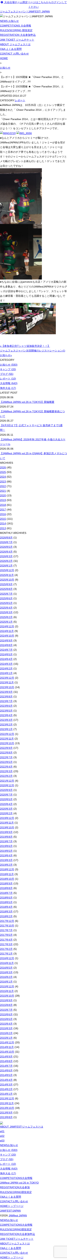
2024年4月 (6, 659)
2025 (3, 472)
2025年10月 (7, 579)
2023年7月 (6, 701)
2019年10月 (7, 827)
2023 (3, 481)
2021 (3, 490)
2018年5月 (6, 902)
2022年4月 (6, 766)
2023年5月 (6, 710)
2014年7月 (6, 1065)
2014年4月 (6, 1079)
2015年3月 (6, 1028)
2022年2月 (6, 775)
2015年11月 (7, 991)
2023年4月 (6, 715)
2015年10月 (7, 995)
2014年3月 (6, 1084)
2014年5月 (6, 1075)
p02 (2, 1135)
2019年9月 (6, 832)
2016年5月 (6, 967)
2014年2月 (6, 1089)
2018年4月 (6, 906)
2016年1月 (6, 981)
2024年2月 (6, 668)
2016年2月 (6, 976)
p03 (2, 1140)
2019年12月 (7, 818)
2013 (3, 528)
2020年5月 (6, 799)
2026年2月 (6, 560)
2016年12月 (7, 958)
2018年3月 (6, 911)
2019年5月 (6, 850)
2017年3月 (6, 944)
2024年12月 (7, 626)
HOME (4, 58)
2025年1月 (6, 621)
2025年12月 (7, 570)
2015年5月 (6, 1019)
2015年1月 (6, 1037)
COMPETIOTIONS (16, 1178)
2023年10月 (7, 687)
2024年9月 (6, 640)
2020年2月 (6, 813)
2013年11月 (7, 1103)
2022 (3, 486)
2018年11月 (7, 874)
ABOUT (15, 1243)
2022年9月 (6, 747)
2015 (3, 518)
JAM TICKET (17, 1238)
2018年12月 (7, 869)
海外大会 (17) (8, 388)
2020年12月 (7, 785)
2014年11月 (7, 1047)
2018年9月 (6, 883)
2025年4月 (6, 607)
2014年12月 (7, 1042)
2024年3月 (6, 663)
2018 (3, 504)
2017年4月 (6, 939)
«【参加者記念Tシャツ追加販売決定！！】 (25, 345)
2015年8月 (6, 1004)
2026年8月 (6, 537)
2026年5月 (6, 546)
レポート (20, 100)
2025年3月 (6, 612)
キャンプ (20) (8, 369)
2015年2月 (6, 1033)
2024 (3, 476)
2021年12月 (7, 780)
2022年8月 (6, 752)
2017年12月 (7, 920)
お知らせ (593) (8, 364)
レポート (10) (8, 378)
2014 (3, 523)
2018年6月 (6, 897)
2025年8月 (6, 588)
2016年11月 (7, 963)
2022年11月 (7, 738)
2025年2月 (6, 617)
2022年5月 (6, 761)
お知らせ (5, 67)
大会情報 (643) (8, 383)
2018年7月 (6, 892)
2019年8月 (6, 836)
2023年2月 (6, 724)
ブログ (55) (6, 373)
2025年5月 (6, 603)
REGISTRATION (15, 1187)
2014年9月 (6, 1056)
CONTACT (14, 1201)
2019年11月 (7, 822)
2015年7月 (6, 1009)
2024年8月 (6, 645)
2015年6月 (6, 1014)
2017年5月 (6, 934)
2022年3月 (6, 771)
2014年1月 (6, 1093)
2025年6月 (6, 598)
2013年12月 (7, 1098)
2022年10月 (7, 743)
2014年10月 (7, 1051)
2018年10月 (7, 878)
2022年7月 (6, 757)
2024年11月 (7, 631)
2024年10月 (7, 635)
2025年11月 (7, 575)
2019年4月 (6, 855)
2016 (3, 514)
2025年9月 (6, 584)
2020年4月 (6, 804)
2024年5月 (6, 654)
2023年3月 (6, 719)
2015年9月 (6, 1000)
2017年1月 (6, 953)
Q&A (10, 1196)
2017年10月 (7, 925)
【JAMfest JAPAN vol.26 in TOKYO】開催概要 (27, 401)
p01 (2, 1131)
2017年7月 (6, 930)
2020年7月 (6, 794)
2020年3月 (6, 808)
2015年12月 (7, 986)
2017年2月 (6, 948)
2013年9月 (6, 1112)
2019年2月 (6, 864)
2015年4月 (6, 1023)
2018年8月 (6, 888)
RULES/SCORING (16, 1192)
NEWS (9, 1145)
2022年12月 (7, 733)
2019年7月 (6, 841)
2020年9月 (6, 789)
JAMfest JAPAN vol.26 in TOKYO (19, 1182)
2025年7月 (6, 593)
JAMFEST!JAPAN (10, 1210)
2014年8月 (6, 1061)
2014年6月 (6, 1070)
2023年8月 (6, 696)
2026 (3, 467)
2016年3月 (6, 972)
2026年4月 (6, 551)
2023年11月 (7, 682)
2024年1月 (6, 673)
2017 (3, 509)
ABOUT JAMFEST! (21, 1126)
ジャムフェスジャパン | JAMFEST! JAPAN (25, 11)
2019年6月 (6, 846)
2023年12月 (7, 677)
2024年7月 (6, 649)
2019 (3, 500)
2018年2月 (6, 916)
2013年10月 (7, 1107)
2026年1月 (6, 565)
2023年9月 (6, 691)
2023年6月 (6, 705)
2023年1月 (6, 729)
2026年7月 (6, 542)
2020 (3, 495)
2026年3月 (6, 556)
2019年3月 (6, 860)
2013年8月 (6, 1117)
